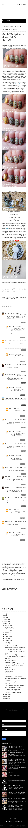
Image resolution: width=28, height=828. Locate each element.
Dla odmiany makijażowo (11, 682)
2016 (4, 619)
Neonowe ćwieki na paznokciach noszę (15, 647)
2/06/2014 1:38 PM (21, 476)
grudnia (7, 625)
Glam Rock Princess (10, 669)
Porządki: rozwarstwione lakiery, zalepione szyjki (15, 747)
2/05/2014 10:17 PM (20, 398)
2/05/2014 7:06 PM (21, 341)
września (7, 630)
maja (6, 638)
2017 (4, 617)
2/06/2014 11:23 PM (20, 498)
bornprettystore (15, 28)
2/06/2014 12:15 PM (20, 467)
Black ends (7, 680)
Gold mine (7, 658)
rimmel (15, 29)
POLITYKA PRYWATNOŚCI (14, 821)
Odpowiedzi (9, 323)
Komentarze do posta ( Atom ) (16, 579)
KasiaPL (7, 476)
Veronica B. (9, 398)
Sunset (6, 653)
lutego (6, 644)
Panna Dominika (15, 326)
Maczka (8, 498)
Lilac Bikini (7, 673)
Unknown (8, 467)
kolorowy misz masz (12, 313)
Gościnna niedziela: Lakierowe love (14, 665)
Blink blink (11, 772)
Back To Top (17, 827)
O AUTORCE (14, 818)
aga (6, 419)
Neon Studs (8, 667)
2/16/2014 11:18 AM (20, 521)
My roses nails (10, 341)
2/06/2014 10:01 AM (20, 443)
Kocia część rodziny (10, 662)
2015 (4, 621)
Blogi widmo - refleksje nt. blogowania (15, 656)
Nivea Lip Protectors (10, 660)
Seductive (10, 779)
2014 (4, 623)
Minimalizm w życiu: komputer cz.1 (14, 649)
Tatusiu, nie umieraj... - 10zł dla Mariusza (15, 664)
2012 (4, 698)
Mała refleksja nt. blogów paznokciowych (15, 753)
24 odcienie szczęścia (14, 785)
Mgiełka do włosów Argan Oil (16, 792)
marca (6, 642)
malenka (8, 364)
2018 (4, 616)
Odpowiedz (23, 322)
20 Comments (5, 28)
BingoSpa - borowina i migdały (13, 692)
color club (22, 297)
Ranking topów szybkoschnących (13, 676)
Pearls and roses (9, 671)
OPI (12, 29)
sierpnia (7, 632)
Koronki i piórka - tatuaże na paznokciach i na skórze (12, 689)
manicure (7, 29)
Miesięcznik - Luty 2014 (11, 645)
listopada (7, 627)
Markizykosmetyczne (12, 374)
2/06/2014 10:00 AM (20, 419)
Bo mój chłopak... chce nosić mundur (14, 685)
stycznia (7, 694)
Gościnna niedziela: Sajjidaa (12, 655)
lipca (6, 634)
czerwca (7, 636)
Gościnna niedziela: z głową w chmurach (15, 678)
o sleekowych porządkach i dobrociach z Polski (15, 806)
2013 (4, 696)
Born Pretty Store (19, 83)
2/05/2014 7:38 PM (21, 364)
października (8, 629)
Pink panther (8, 683)
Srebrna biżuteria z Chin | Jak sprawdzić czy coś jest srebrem (16, 760)
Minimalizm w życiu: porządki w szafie (15, 651)
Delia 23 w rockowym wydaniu (13, 687)
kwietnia (7, 640)
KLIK (7, 228)
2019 (4, 614)
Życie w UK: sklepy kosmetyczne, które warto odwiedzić (16, 799)
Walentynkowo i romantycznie (13, 674)
